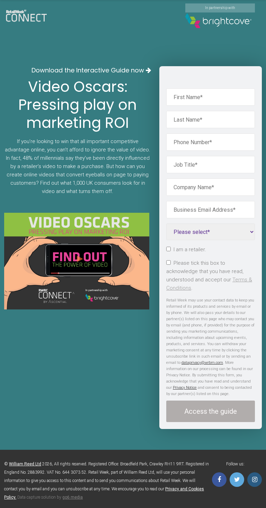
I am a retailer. (190, 249)
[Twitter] (237, 479)
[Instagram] (254, 479)
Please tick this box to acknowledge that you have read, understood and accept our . (209, 275)
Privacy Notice (185, 387)
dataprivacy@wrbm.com (202, 362)
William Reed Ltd (25, 464)
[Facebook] (219, 479)
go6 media (72, 497)
